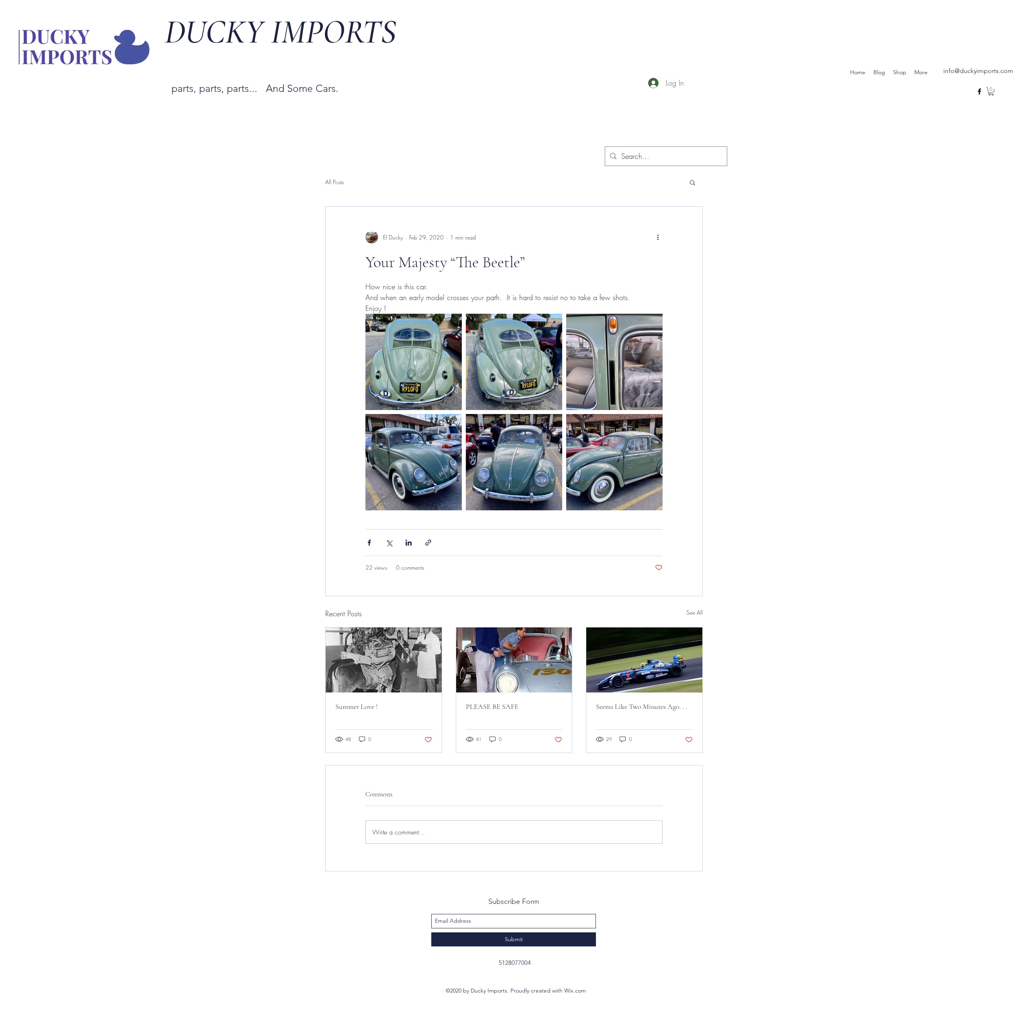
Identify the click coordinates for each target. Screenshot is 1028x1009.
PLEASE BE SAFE (492, 706)
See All (694, 612)
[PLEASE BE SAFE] (514, 659)
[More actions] (658, 237)
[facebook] (979, 91)
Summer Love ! (356, 706)
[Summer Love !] (384, 659)
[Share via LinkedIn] (408, 542)
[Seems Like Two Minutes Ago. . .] (644, 659)
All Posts (334, 182)
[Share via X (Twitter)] (389, 542)
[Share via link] (428, 542)
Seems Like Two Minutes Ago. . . (641, 706)
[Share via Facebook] (369, 542)
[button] (991, 91)
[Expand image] (413, 362)
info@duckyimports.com (978, 71)
